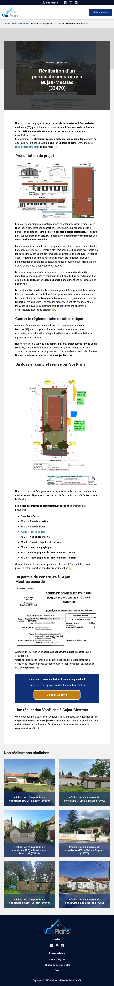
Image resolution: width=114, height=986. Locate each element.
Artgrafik (76, 980)
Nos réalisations (21, 23)
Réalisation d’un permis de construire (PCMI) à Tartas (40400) (84, 799)
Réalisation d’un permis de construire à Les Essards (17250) (84, 901)
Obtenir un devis (100, 12)
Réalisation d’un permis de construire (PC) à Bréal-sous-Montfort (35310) (29, 850)
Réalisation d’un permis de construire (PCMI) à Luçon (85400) (29, 799)
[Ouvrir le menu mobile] (55, 12)
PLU (17, 667)
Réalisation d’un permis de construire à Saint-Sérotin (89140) (29, 901)
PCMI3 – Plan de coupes (32, 531)
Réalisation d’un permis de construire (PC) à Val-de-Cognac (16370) (84, 850)
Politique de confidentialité (57, 965)
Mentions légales (57, 959)
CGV (57, 970)
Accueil (7, 23)
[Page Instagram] (70, 3)
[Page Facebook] (65, 3)
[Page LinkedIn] (76, 3)
